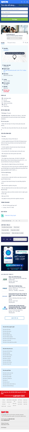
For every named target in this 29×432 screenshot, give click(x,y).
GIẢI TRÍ (14, 405)
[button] (24, 1)
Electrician (16, 227)
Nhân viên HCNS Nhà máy (15, 276)
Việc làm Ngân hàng (7, 334)
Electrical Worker (6, 233)
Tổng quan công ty (11, 42)
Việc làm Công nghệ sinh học (9, 338)
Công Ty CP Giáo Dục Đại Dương (15, 310)
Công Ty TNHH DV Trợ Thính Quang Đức (17, 287)
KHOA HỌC (20, 402)
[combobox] (14, 9)
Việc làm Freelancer (7, 378)
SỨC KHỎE (20, 404)
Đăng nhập (25, 5)
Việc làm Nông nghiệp (8, 336)
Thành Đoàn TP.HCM (5, 424)
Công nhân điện (5, 230)
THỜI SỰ (3, 402)
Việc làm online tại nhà (8, 373)
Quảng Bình (6, 50)
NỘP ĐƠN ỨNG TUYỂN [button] (14, 38)
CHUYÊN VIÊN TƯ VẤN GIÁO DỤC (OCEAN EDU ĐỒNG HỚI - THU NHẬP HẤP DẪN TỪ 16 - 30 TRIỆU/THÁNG (17, 307)
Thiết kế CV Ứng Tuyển (10, 215)
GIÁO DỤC (25, 400)
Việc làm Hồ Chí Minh (7, 351)
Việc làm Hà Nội (6, 353)
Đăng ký (20, 5)
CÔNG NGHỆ (9, 402)
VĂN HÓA (14, 403)
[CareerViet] (19, 395)
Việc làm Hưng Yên (7, 364)
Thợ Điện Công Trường (7, 227)
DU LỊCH (9, 406)
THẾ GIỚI (3, 404)
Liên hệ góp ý (3, 427)
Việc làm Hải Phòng (7, 362)
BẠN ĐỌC (25, 402)
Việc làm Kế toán (6, 329)
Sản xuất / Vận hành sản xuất (10, 70)
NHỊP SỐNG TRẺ (14, 400)
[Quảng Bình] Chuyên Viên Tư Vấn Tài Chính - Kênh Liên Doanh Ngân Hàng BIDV (18, 295)
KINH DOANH (9, 400)
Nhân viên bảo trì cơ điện (17, 233)
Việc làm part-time (7, 374)
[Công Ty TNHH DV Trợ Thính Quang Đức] (5, 288)
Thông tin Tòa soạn (5, 423)
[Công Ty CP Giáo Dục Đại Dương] (5, 308)
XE (9, 404)
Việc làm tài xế (6, 382)
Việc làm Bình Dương (7, 354)
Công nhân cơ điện (15, 230)
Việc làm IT (5, 380)
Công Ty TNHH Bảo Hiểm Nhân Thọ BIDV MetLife (17, 298)
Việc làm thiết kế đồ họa (8, 385)
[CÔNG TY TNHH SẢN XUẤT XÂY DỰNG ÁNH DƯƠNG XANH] (5, 279)
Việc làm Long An (7, 358)
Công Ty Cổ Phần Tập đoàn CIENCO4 (14, 35)
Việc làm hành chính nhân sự (9, 383)
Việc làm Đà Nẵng (7, 360)
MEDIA (3, 400)
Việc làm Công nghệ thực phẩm (10, 342)
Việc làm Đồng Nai (7, 356)
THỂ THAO (20, 400)
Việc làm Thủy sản (7, 340)
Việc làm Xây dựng (7, 331)
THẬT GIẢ (25, 404)
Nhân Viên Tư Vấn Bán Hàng (15, 286)
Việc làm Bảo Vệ (6, 333)
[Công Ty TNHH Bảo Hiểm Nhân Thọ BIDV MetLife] (5, 296)
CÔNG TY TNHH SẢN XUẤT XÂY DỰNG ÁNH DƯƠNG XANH (18, 279)
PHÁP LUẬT (3, 406)
